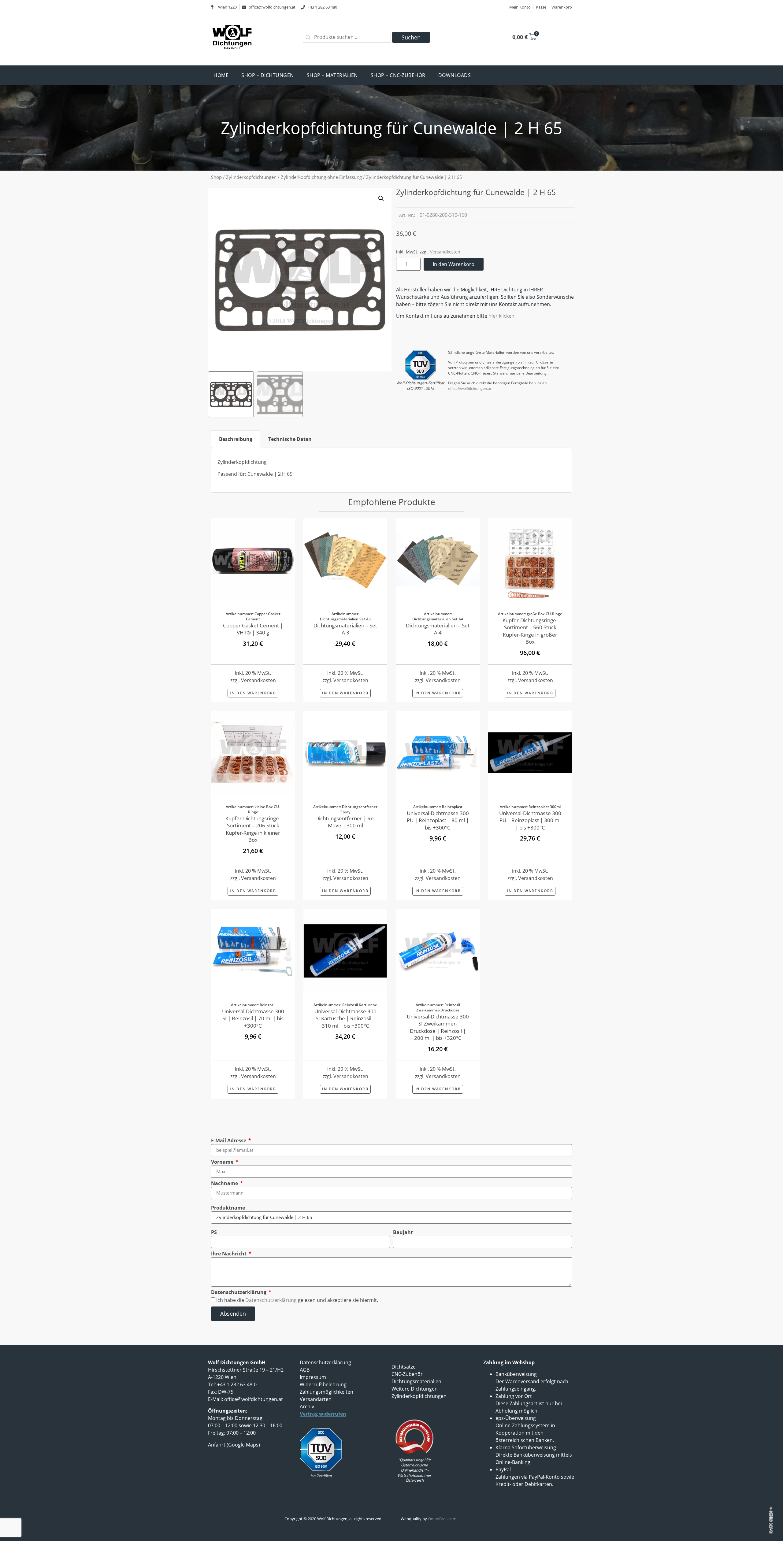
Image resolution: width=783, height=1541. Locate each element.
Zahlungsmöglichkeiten (326, 1391)
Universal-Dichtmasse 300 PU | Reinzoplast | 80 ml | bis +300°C (438, 820)
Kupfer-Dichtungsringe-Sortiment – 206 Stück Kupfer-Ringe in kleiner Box (252, 829)
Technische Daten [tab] (290, 439)
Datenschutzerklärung (239, 1292)
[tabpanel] (391, 470)
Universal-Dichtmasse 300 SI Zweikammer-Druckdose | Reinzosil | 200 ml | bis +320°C (438, 1027)
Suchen (411, 37)
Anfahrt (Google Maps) (234, 1444)
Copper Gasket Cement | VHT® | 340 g (253, 629)
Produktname (228, 1207)
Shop (216, 177)
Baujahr (403, 1232)
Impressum (313, 1377)
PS (214, 1232)
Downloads (454, 75)
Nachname (225, 1183)
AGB (305, 1369)
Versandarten (316, 1399)
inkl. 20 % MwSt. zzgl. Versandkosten (253, 874)
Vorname (223, 1161)
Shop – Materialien (332, 75)
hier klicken (501, 315)
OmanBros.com (442, 1518)
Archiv (307, 1406)
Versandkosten (445, 252)
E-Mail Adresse (229, 1140)
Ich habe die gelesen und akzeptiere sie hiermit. (297, 1299)
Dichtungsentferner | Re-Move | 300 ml (345, 822)
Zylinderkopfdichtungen (251, 177)
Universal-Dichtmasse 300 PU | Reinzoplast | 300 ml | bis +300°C (530, 820)
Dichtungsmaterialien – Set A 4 (437, 629)
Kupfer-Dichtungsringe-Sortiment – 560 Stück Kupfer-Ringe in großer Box (530, 631)
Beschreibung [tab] (235, 439)
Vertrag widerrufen (323, 1413)
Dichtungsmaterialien (416, 1381)
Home (220, 75)
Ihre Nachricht (229, 1253)
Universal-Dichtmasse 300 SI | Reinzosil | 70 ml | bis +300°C (253, 1018)
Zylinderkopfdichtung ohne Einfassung (321, 177)
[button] (381, 198)
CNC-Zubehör (407, 1374)
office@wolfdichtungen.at (469, 388)
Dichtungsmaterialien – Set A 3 (345, 629)
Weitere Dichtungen (415, 1388)
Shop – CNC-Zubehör (398, 75)
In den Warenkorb (453, 264)
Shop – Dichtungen (267, 75)
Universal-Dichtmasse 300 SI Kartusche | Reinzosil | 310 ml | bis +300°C (345, 1018)
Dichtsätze (404, 1366)
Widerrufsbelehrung (323, 1384)
